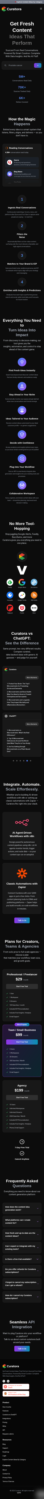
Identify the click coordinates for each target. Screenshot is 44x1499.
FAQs (4, 1426)
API (4, 1430)
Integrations (7, 1418)
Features (6, 1411)
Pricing (5, 1422)
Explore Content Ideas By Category (14, 1459)
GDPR (19, 1493)
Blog (4, 1444)
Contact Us (6, 1474)
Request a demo (8, 1434)
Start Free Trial (22, 986)
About (5, 1470)
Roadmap (6, 1452)
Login (4, 1456)
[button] (13, 760)
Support (5, 1448)
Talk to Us (22, 920)
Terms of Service (8, 1481)
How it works (7, 1407)
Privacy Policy (7, 1477)
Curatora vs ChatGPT (10, 1415)
